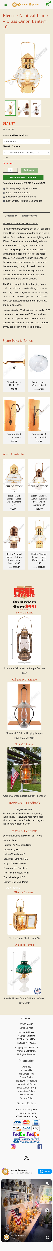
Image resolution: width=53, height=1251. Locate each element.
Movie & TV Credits (24, 830)
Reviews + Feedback (24, 803)
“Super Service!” (24, 809)
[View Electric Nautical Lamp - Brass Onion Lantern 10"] (10, 108)
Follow (47, 1171)
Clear (6, 157)
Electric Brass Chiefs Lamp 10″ (24, 938)
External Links (26, 1095)
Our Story (26, 1067)
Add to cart (30, 170)
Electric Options (11, 146)
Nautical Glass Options (15, 135)
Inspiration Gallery (26, 1091)
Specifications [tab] (29, 215)
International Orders (26, 1084)
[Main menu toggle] (6, 5)
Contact (26, 1018)
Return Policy (26, 1077)
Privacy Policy (26, 1098)
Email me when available (23, 177)
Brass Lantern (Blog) (26, 1088)
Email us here (26, 1028)
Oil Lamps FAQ (26, 1074)
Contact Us (26, 1070)
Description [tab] (11, 215)
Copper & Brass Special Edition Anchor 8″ (24, 796)
